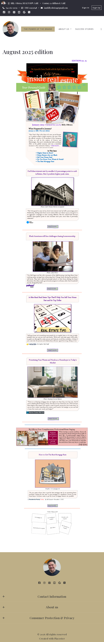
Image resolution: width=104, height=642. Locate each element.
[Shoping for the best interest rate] (52, 480)
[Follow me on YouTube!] (19, 12)
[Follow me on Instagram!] (9, 12)
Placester (59, 638)
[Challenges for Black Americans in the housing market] (52, 262)
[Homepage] (11, 29)
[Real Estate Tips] (52, 324)
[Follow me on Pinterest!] (14, 12)
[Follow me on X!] (29, 12)
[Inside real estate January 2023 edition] (52, 113)
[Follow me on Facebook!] (4, 12)
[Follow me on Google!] (24, 12)
